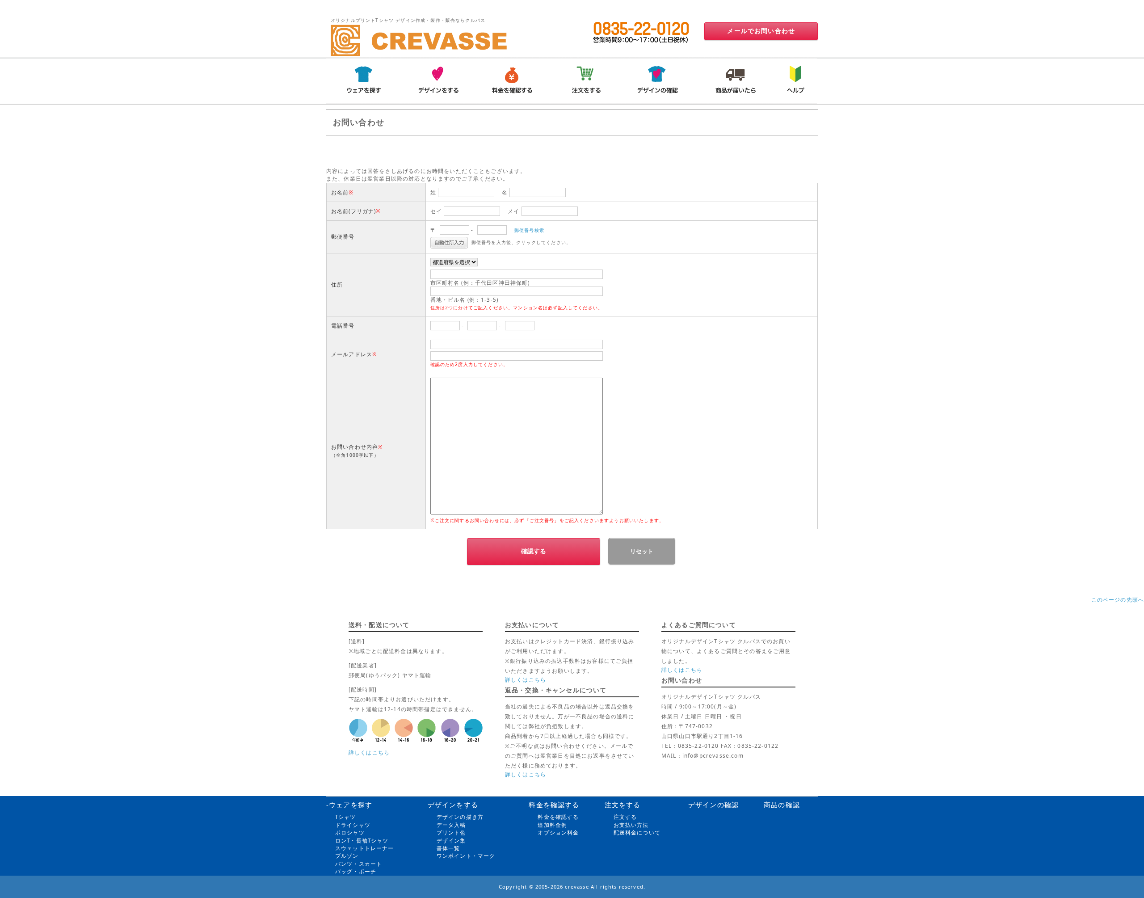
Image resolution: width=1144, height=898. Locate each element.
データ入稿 (451, 825)
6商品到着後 (734, 80)
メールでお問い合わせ (761, 30)
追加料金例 (552, 825)
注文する (625, 817)
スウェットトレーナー (364, 848)
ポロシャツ (350, 832)
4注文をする (586, 80)
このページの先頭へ (1117, 599)
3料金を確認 (512, 80)
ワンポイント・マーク (466, 855)
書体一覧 (448, 848)
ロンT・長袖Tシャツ (362, 840)
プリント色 (451, 832)
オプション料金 (558, 832)
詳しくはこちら (369, 752)
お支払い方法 (631, 825)
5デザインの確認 (660, 80)
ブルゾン (347, 855)
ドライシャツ (352, 825)
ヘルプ (794, 80)
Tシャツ (345, 817)
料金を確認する (558, 817)
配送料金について (637, 832)
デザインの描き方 (460, 817)
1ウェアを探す (363, 80)
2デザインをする (437, 80)
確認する (533, 551)
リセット (641, 551)
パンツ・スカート (358, 863)
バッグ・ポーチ (355, 871)
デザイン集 (451, 840)
